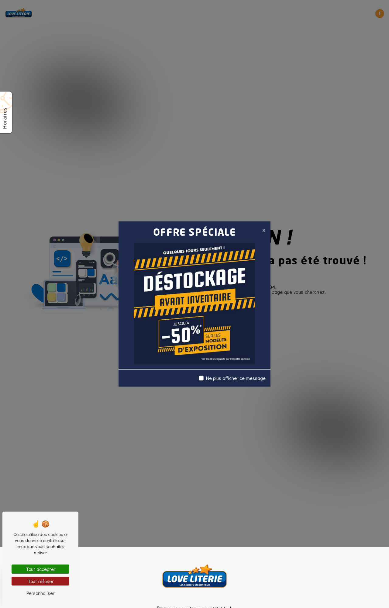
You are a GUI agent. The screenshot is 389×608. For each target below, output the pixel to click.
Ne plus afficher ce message (236, 378)
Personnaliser (40, 593)
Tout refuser (40, 581)
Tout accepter (40, 569)
